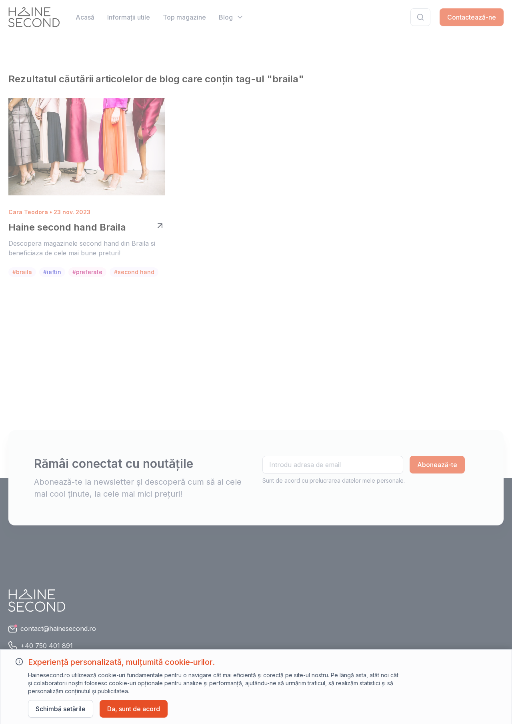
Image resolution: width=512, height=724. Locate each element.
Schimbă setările (61, 709)
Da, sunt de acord (133, 709)
